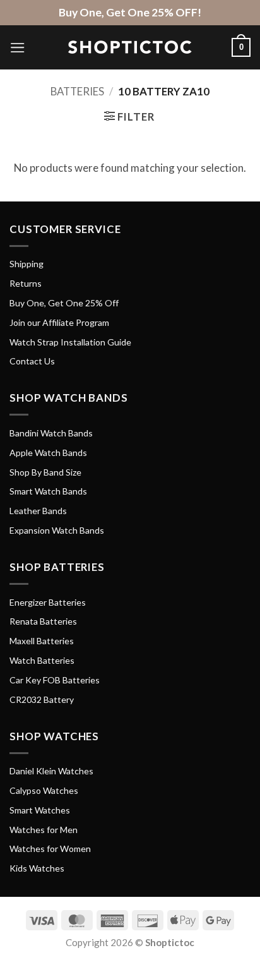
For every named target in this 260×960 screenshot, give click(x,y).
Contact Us (32, 361)
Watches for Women (50, 848)
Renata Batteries (43, 621)
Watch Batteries (41, 660)
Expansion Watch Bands (56, 530)
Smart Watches (39, 810)
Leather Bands (38, 510)
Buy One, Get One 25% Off (64, 302)
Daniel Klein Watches (51, 770)
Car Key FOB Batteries (54, 680)
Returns (25, 283)
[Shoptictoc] (130, 47)
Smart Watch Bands (48, 491)
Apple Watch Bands (48, 452)
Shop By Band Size (45, 472)
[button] (17, 48)
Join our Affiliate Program (59, 322)
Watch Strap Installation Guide (70, 342)
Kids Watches (36, 868)
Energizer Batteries (47, 602)
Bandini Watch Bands (51, 433)
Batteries (77, 91)
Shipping (26, 263)
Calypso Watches (43, 790)
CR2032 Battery (41, 699)
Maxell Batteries (41, 640)
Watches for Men (43, 829)
